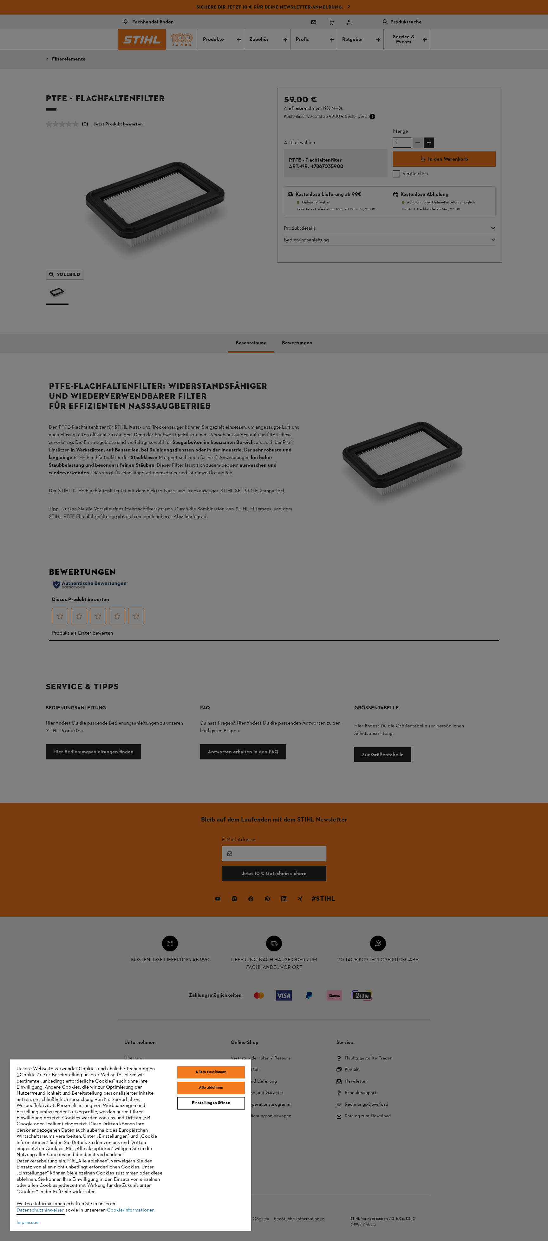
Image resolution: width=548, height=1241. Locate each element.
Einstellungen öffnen (211, 1103)
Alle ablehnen (211, 1088)
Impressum (28, 1222)
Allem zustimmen (210, 1072)
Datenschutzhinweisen (40, 1210)
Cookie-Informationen (130, 1210)
